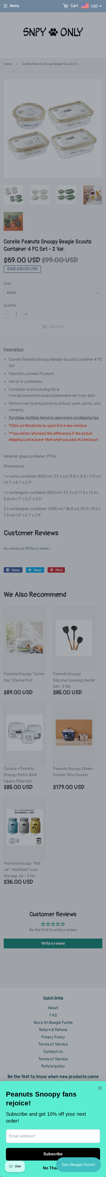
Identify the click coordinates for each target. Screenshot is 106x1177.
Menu (14, 5)
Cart (74, 5)
